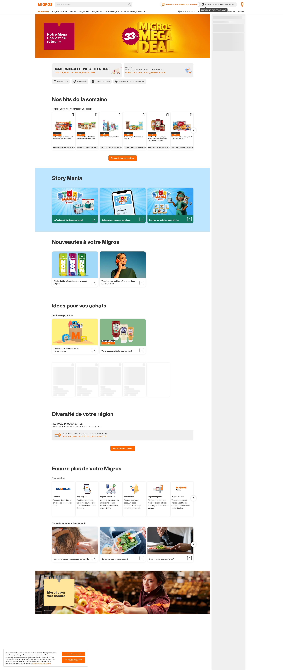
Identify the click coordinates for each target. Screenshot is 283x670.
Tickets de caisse (103, 81)
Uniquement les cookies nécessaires (73, 660)
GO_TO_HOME (45, 4)
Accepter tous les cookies (73, 654)
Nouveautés (82, 81)
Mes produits (62, 81)
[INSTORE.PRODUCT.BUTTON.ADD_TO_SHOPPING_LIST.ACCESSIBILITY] (72, 114)
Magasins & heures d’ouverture (131, 81)
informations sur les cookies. (41, 663)
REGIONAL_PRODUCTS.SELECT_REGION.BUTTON (84, 436)
